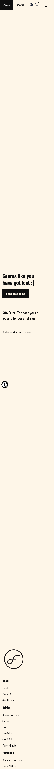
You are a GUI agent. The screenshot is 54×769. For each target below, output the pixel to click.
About (5, 688)
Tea (4, 727)
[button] (37, 5)
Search (20, 5)
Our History (8, 700)
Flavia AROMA (9, 766)
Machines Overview (12, 760)
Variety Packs (9, 745)
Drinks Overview (10, 715)
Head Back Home (15, 294)
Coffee (5, 721)
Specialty (7, 733)
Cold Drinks (8, 739)
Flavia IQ (6, 694)
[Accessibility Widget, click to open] (5, 384)
